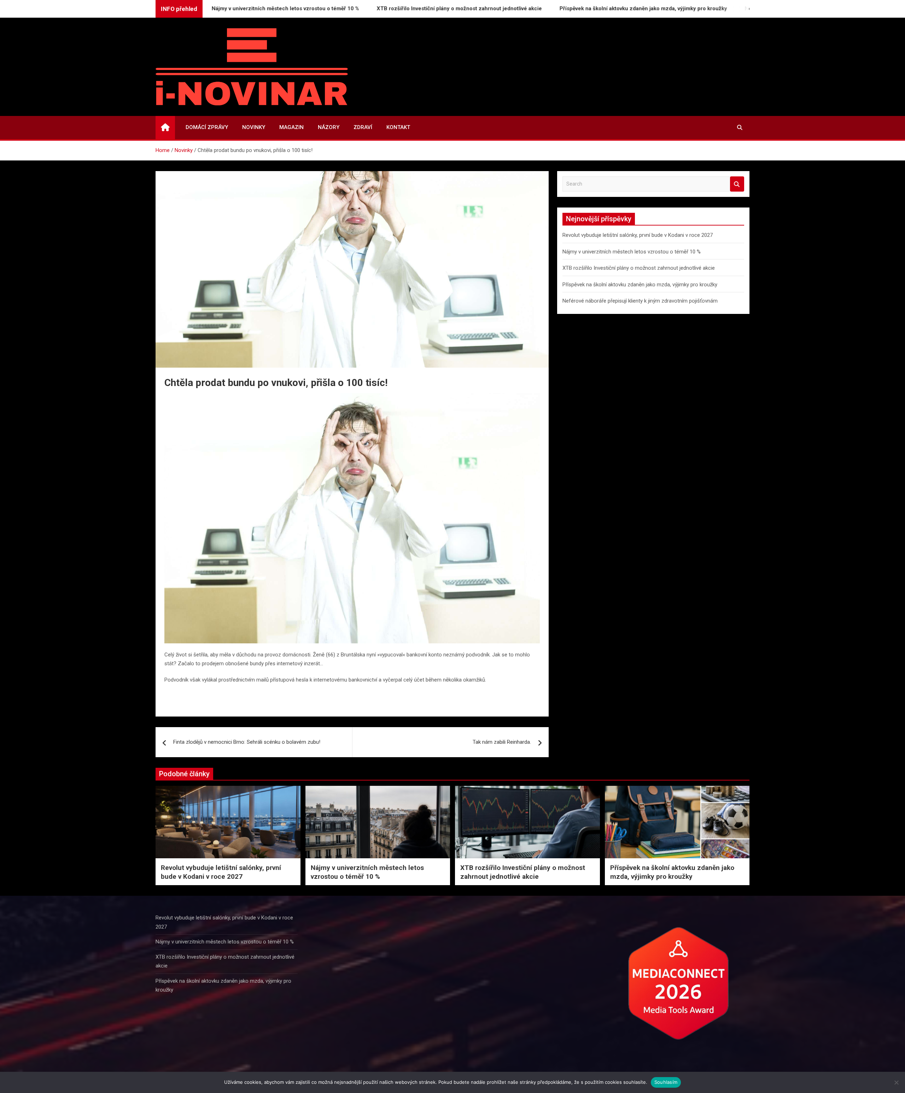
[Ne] (896, 1082)
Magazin (291, 127)
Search (737, 184)
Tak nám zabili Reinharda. (502, 742)
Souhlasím (665, 1082)
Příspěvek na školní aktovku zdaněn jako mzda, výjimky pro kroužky (600, 8)
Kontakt (398, 127)
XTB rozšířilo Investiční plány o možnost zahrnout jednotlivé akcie (416, 8)
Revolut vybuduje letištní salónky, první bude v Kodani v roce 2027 (637, 235)
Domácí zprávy (207, 127)
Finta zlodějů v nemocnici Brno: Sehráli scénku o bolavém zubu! (246, 742)
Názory (328, 127)
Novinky (253, 127)
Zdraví (363, 127)
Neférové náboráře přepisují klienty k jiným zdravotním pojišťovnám (640, 301)
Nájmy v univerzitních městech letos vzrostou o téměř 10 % (242, 8)
